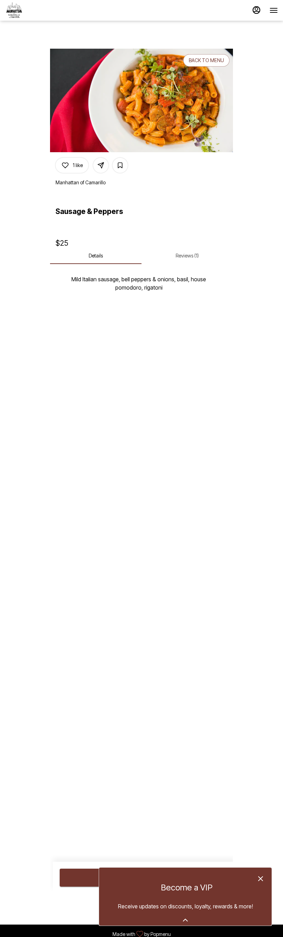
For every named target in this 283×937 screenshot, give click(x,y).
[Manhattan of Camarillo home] (36, 10)
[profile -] (256, 10)
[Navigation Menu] (273, 10)
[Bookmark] (120, 165)
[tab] (96, 255)
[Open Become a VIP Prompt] (185, 920)
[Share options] (100, 165)
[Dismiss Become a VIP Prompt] (260, 878)
